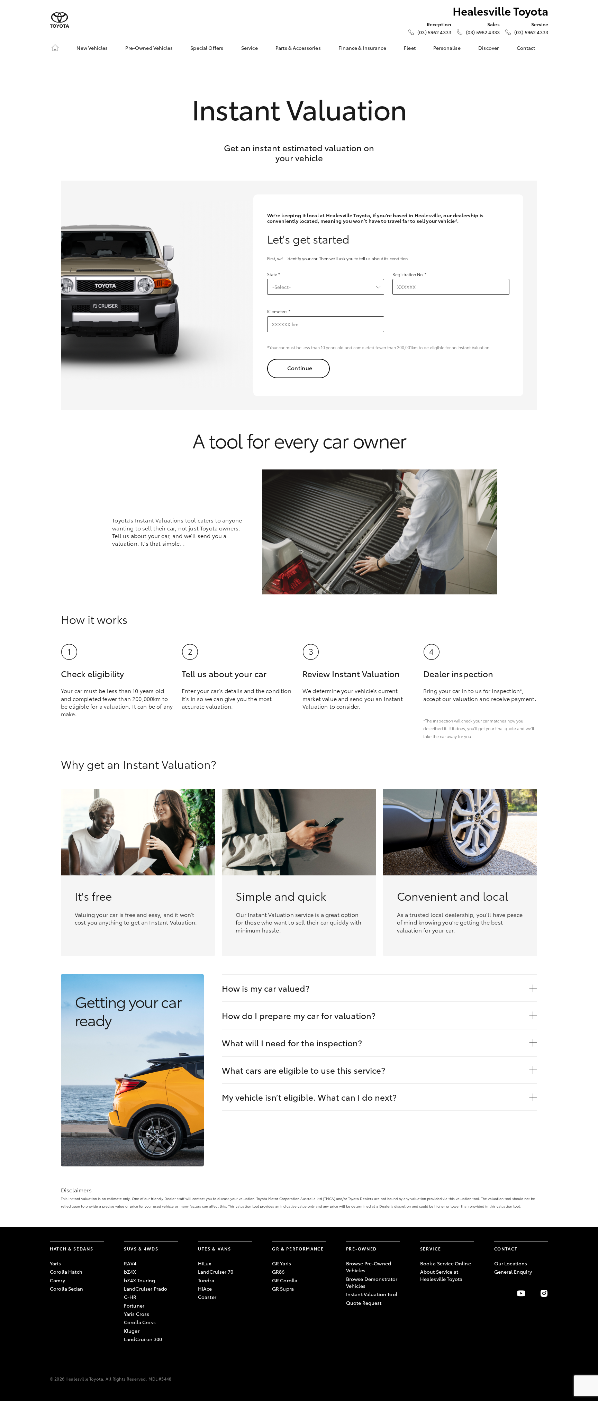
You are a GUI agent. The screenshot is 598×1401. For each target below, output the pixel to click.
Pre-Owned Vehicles (149, 47)
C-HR (130, 1296)
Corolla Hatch (66, 1271)
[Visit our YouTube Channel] (521, 1293)
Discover (488, 47)
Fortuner (134, 1305)
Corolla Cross (140, 1322)
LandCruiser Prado (145, 1288)
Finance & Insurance (362, 47)
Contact (526, 47)
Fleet (410, 47)
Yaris (55, 1263)
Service (249, 47)
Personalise (447, 47)
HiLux (204, 1263)
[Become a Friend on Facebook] (498, 1293)
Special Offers (206, 47)
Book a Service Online (445, 1263)
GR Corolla (284, 1280)
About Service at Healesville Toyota (441, 1275)
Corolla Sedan (66, 1288)
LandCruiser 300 (143, 1339)
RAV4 (130, 1263)
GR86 (278, 1271)
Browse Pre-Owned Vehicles (368, 1267)
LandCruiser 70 (215, 1271)
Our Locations (510, 1263)
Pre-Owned (361, 1249)
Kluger (131, 1330)
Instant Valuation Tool (371, 1294)
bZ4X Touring (139, 1280)
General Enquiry (513, 1271)
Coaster (207, 1296)
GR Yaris (281, 1263)
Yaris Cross (137, 1313)
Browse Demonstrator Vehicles (372, 1282)
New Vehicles (92, 47)
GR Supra (283, 1288)
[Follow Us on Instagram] (544, 1293)
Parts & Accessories (298, 47)
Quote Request (364, 1302)
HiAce (205, 1288)
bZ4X (130, 1271)
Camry (57, 1280)
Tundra (206, 1280)
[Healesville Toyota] (59, 20)
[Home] (55, 47)
